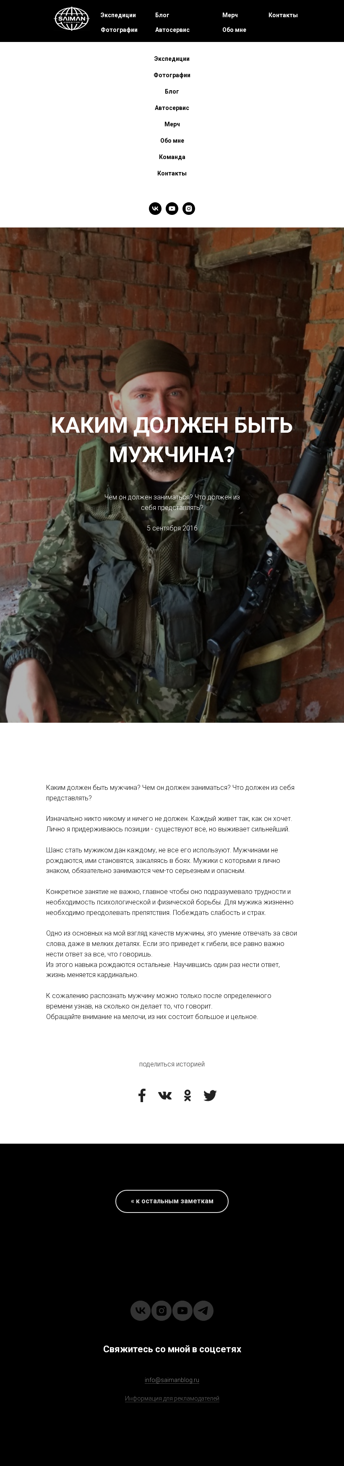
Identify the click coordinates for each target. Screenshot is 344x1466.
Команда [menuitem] (172, 157)
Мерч (230, 15)
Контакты (283, 15)
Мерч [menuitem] (172, 124)
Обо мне (234, 29)
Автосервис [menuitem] (172, 108)
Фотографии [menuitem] (172, 75)
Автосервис (172, 29)
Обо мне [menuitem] (172, 140)
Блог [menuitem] (172, 91)
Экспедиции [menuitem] (172, 58)
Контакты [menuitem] (172, 173)
